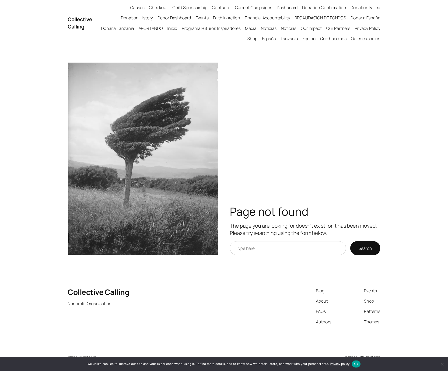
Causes (137, 7)
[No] (442, 364)
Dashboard (287, 7)
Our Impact (311, 28)
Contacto (221, 7)
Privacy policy (340, 364)
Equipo (309, 38)
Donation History (137, 18)
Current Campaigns (253, 7)
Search (365, 248)
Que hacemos (333, 38)
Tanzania (289, 38)
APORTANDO (151, 28)
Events (202, 18)
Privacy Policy (367, 28)
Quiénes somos (365, 38)
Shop (252, 38)
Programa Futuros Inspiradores (211, 28)
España (269, 38)
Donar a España (365, 18)
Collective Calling (80, 23)
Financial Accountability (267, 18)
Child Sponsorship (189, 7)
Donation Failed (365, 7)
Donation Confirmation (324, 7)
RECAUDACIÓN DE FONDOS (320, 18)
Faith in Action (226, 18)
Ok (356, 364)
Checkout (158, 7)
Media (251, 28)
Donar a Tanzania (117, 28)
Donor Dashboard (174, 18)
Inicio (172, 28)
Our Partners (338, 28)
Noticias (268, 28)
